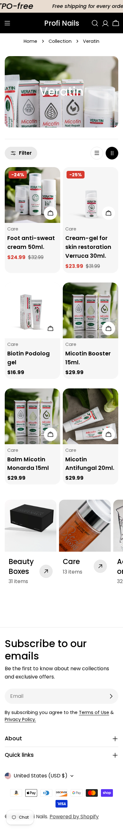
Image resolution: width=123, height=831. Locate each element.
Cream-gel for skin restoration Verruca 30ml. (88, 247)
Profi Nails (61, 23)
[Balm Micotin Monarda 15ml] (32, 416)
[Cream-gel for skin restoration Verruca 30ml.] (90, 195)
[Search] (95, 23)
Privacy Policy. (20, 719)
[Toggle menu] (7, 23)
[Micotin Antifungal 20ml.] (90, 416)
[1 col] (97, 153)
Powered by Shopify (74, 816)
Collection (60, 41)
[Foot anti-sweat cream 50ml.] (32, 195)
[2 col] (112, 153)
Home (30, 41)
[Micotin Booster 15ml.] (90, 310)
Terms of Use (94, 712)
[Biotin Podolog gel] (32, 310)
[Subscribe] (111, 696)
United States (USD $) (40, 775)
